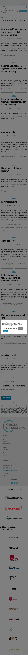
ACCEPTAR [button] (5, 331)
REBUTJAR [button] (20, 328)
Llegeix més (15, 328)
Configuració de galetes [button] (7, 328)
